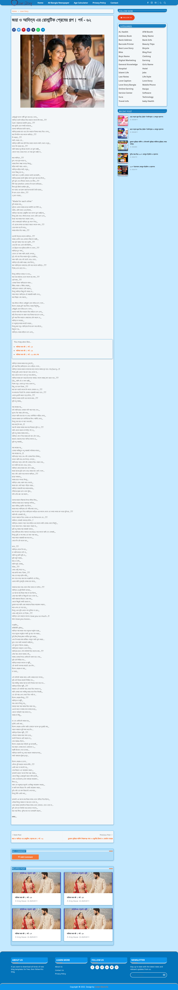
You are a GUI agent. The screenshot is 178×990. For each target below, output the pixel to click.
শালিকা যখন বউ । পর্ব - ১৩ (23, 897)
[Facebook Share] (14, 30)
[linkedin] (107, 967)
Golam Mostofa (101, 987)
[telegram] (102, 967)
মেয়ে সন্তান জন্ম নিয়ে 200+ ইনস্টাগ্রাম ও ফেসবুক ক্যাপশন (146, 117)
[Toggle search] (165, 3)
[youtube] (156, 2)
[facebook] (148, 2)
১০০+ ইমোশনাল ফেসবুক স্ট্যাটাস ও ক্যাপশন (142, 166)
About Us (58, 967)
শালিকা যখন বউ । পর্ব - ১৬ (24, 350)
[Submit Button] (164, 975)
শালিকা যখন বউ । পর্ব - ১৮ (75, 933)
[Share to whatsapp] (38, 30)
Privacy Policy (60, 974)
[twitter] (112, 967)
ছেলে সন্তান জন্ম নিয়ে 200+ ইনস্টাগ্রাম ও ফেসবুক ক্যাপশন (146, 129)
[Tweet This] (19, 30)
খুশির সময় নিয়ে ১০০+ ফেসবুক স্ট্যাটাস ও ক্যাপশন (144, 154)
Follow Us (127, 17)
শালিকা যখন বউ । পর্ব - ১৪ (75, 897)
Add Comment (26, 857)
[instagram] (152, 2)
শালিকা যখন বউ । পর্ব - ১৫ (24, 346)
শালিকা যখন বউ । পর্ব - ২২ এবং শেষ (27, 354)
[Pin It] (24, 30)
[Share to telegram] (43, 30)
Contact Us (59, 970)
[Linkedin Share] (28, 30)
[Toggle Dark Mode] (161, 3)
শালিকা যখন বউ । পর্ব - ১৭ (23, 933)
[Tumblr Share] (33, 30)
